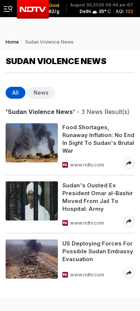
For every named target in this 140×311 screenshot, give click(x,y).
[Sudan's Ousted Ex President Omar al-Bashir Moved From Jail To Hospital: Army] (32, 204)
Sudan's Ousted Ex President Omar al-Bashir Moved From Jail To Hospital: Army (97, 197)
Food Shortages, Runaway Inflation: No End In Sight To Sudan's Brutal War (98, 139)
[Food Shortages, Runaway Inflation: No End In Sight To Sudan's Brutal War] (32, 146)
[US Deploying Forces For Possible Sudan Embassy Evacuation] (32, 259)
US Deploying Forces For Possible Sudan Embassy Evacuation (97, 251)
